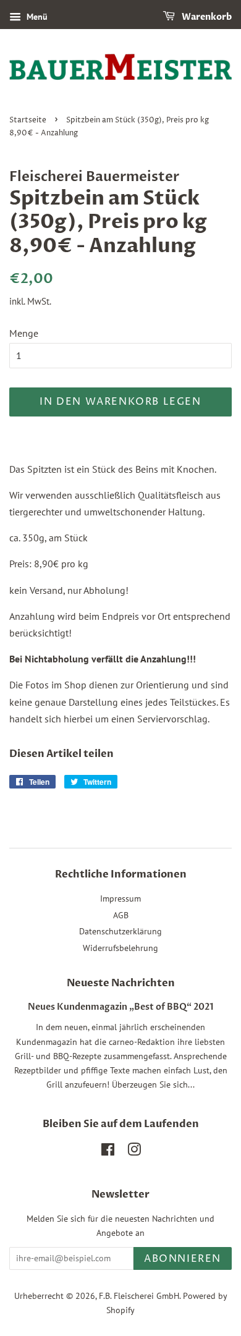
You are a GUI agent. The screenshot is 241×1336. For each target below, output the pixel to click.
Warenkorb (206, 17)
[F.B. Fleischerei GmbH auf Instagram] (134, 1151)
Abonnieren (182, 1259)
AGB (121, 915)
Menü (36, 16)
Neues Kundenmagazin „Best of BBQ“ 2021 (121, 1007)
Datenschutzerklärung (120, 931)
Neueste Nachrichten (121, 983)
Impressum (120, 898)
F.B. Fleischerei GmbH (139, 1295)
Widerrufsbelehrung (120, 947)
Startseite (27, 120)
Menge (23, 333)
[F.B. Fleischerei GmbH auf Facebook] (108, 1151)
